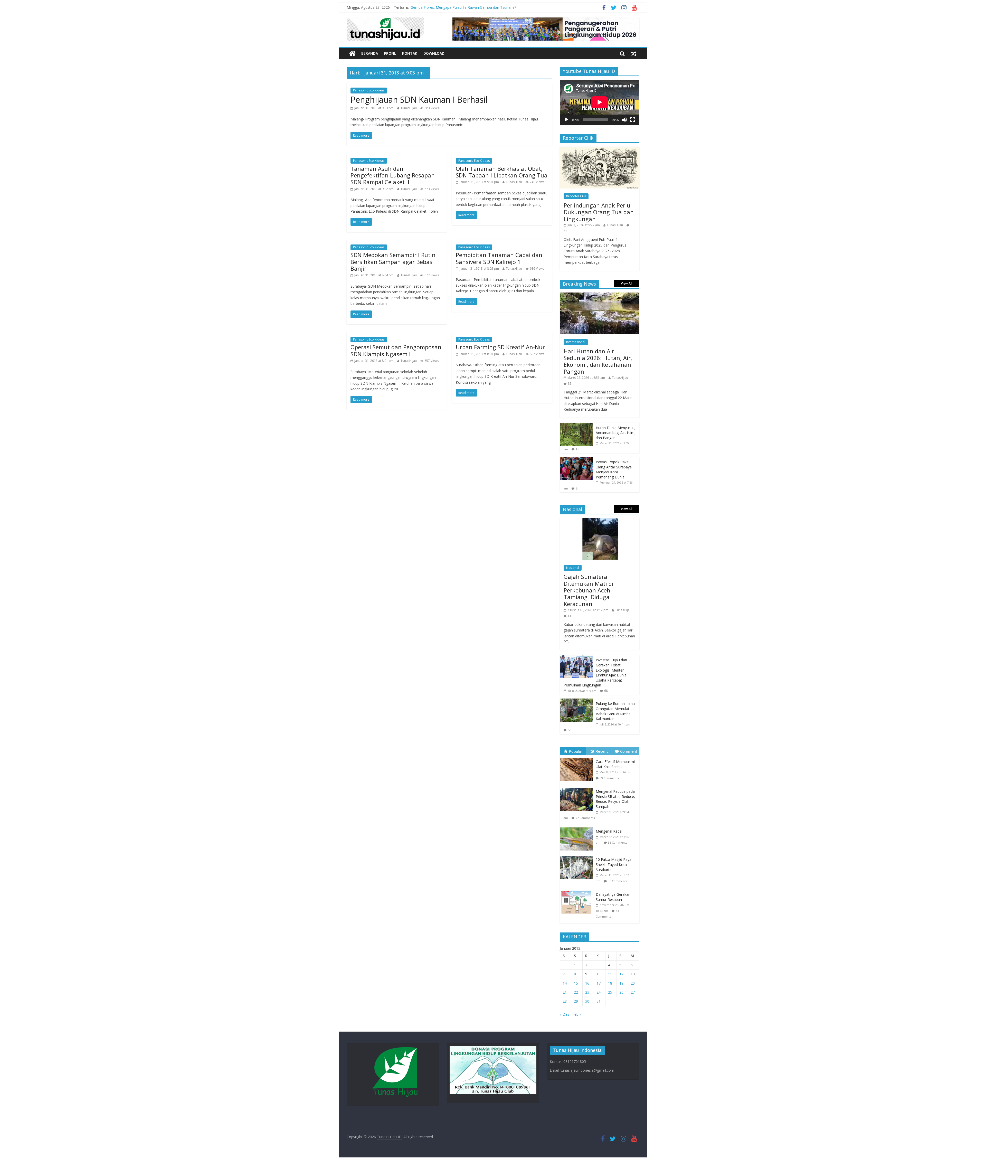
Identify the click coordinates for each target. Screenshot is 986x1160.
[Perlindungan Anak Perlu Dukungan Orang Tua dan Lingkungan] (599, 149)
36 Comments (617, 842)
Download (433, 53)
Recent (601, 751)
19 (621, 983)
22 (576, 992)
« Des (564, 1014)
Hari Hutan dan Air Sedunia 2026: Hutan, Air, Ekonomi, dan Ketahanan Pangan (598, 361)
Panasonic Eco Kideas (368, 90)
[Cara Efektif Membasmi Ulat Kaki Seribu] (578, 758)
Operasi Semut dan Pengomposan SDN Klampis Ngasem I (395, 350)
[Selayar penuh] (632, 119)
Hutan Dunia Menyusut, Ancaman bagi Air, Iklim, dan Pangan (616, 432)
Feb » (576, 1014)
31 (598, 1001)
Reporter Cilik (576, 196)
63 (569, 730)
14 (565, 983)
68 (606, 691)
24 (598, 992)
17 (598, 983)
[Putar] (566, 119)
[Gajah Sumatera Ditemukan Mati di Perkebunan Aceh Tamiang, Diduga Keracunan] (599, 520)
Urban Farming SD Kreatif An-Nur (500, 347)
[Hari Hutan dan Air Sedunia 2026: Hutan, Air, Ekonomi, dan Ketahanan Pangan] (599, 295)
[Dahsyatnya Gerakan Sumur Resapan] (578, 890)
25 (610, 992)
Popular (575, 751)
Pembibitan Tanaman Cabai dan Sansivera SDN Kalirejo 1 (499, 258)
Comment (628, 751)
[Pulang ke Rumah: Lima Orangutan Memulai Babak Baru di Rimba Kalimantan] (576, 701)
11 (569, 616)
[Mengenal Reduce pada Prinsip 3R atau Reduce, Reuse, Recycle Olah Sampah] (578, 787)
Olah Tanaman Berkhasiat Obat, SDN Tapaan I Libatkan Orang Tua (501, 172)
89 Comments (609, 778)
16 (587, 983)
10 (598, 974)
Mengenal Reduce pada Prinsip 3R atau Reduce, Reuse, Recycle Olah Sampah (615, 799)
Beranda (369, 53)
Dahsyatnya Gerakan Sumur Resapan (613, 897)
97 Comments (585, 818)
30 (587, 1001)
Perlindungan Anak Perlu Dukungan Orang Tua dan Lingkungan (599, 212)
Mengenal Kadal (609, 831)
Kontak (409, 53)
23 (587, 992)
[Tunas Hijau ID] (352, 53)
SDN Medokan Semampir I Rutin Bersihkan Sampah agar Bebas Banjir (392, 261)
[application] (599, 102)
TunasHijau (409, 108)
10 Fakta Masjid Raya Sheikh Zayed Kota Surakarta (613, 864)
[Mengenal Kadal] (578, 827)
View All (626, 283)
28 (565, 1001)
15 (569, 383)
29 (576, 1001)
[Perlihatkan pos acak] (633, 53)
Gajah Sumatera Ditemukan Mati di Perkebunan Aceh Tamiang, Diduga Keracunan (588, 590)
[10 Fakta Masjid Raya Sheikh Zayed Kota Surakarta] (578, 855)
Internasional (575, 342)
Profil (390, 53)
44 (565, 231)
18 (610, 983)
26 (621, 992)
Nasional (572, 567)
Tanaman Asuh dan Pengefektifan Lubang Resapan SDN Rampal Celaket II (392, 175)
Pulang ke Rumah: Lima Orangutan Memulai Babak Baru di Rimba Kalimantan (615, 711)
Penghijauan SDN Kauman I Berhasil (419, 99)
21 (565, 992)
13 (577, 449)
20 (633, 983)
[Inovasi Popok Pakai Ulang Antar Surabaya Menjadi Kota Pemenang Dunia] (576, 459)
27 (633, 992)
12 (621, 974)
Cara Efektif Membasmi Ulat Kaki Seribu (615, 764)
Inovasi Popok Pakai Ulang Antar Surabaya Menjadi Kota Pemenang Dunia (614, 469)
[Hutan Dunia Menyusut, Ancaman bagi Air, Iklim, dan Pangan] (576, 425)
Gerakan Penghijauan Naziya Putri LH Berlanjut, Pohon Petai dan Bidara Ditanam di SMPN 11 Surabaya (497, 7)
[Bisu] (624, 119)
